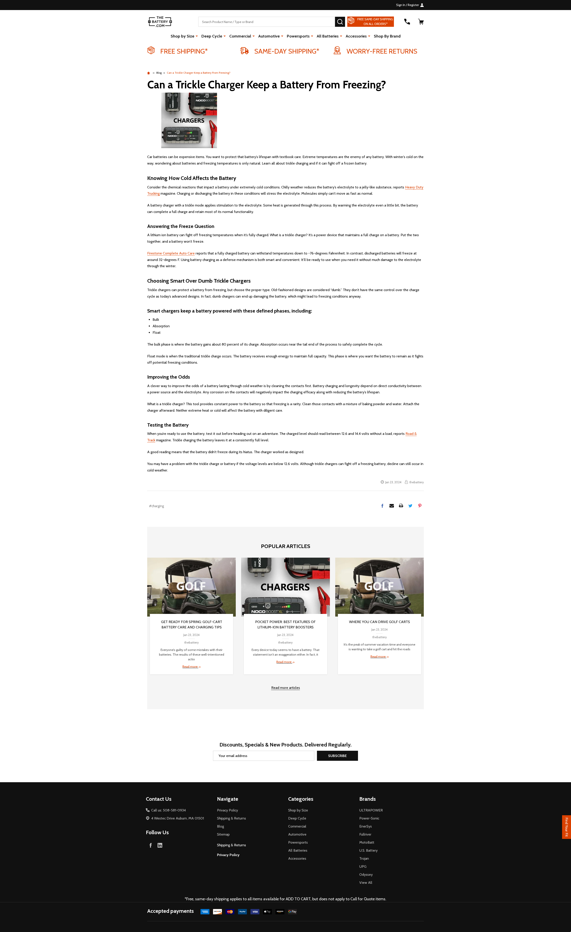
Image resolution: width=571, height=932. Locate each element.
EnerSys (365, 826)
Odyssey (366, 874)
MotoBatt (366, 842)
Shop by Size (182, 36)
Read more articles (285, 688)
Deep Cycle (211, 36)
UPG (362, 866)
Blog (220, 826)
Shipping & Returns (231, 818)
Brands (367, 799)
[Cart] (421, 22)
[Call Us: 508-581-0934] (407, 22)
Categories (300, 799)
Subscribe (337, 756)
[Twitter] (410, 506)
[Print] (401, 506)
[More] (197, 36)
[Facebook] (382, 506)
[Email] (392, 506)
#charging (156, 506)
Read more (190, 667)
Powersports (298, 36)
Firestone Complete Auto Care (171, 253)
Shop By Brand (387, 36)
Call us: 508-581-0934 (168, 810)
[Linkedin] (160, 845)
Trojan (364, 858)
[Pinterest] (420, 506)
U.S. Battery (368, 850)
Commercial (240, 36)
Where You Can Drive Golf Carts (379, 622)
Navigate (227, 799)
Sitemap (223, 834)
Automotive (269, 36)
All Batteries (328, 36)
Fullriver (365, 834)
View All (365, 882)
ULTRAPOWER (371, 810)
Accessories (356, 36)
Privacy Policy (227, 810)
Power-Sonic (369, 818)
